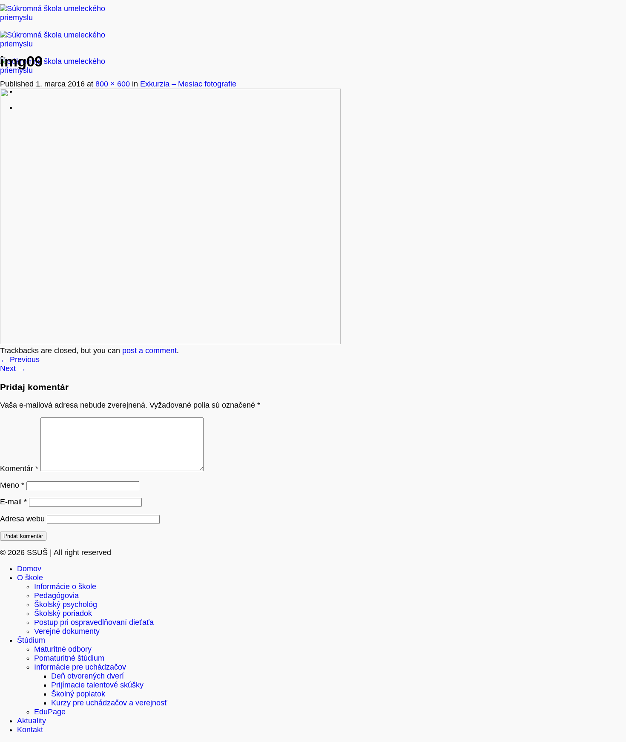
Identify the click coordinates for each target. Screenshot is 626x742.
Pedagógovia (56, 595)
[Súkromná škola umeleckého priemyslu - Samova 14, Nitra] (59, 44)
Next (13, 368)
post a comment (149, 350)
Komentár (19, 468)
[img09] (170, 341)
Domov (29, 568)
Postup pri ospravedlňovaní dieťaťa (94, 622)
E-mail (13, 502)
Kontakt (30, 729)
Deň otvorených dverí (87, 676)
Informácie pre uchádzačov (80, 667)
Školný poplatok (78, 694)
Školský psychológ (65, 604)
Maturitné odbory (63, 649)
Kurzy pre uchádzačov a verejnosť (109, 703)
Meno (12, 485)
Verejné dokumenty (67, 631)
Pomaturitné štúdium (69, 658)
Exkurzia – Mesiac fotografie (188, 84)
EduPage (50, 711)
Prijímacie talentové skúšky (97, 685)
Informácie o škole (65, 586)
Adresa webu (22, 519)
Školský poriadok (63, 613)
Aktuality (31, 720)
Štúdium (31, 640)
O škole (30, 577)
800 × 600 (112, 84)
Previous (20, 359)
